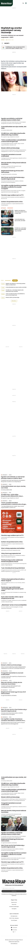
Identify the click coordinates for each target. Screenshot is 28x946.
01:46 (3, 287)
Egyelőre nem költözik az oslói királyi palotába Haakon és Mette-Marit (21, 212)
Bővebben (14, 300)
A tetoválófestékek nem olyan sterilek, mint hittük (20, 220)
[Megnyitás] (26, 3)
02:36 (3, 283)
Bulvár (4, 215)
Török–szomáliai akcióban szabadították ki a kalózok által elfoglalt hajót (15, 294)
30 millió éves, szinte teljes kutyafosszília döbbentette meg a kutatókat (20, 229)
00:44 (3, 293)
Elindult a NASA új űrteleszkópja (12, 297)
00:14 (3, 297)
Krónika (15, 280)
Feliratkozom (14, 891)
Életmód (5, 224)
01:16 (3, 290)
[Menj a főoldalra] (6, 3)
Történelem (6, 233)
